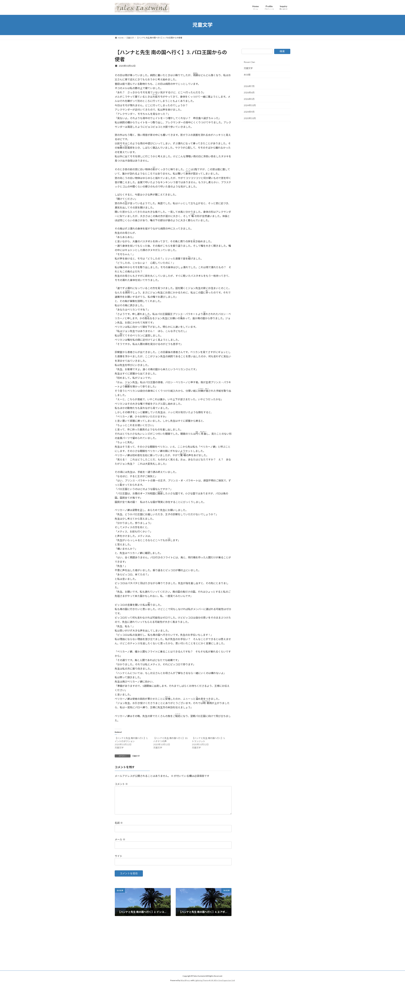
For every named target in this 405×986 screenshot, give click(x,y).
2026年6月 (249, 92)
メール (120, 839)
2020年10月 (250, 118)
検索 (282, 51)
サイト (118, 855)
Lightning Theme (202, 980)
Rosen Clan (249, 61)
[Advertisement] (202, 948)
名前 (119, 822)
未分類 (247, 74)
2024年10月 (250, 105)
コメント (121, 783)
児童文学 (136, 756)
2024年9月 (249, 111)
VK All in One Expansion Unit (223, 980)
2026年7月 (249, 86)
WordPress (185, 980)
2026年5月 (249, 98)
